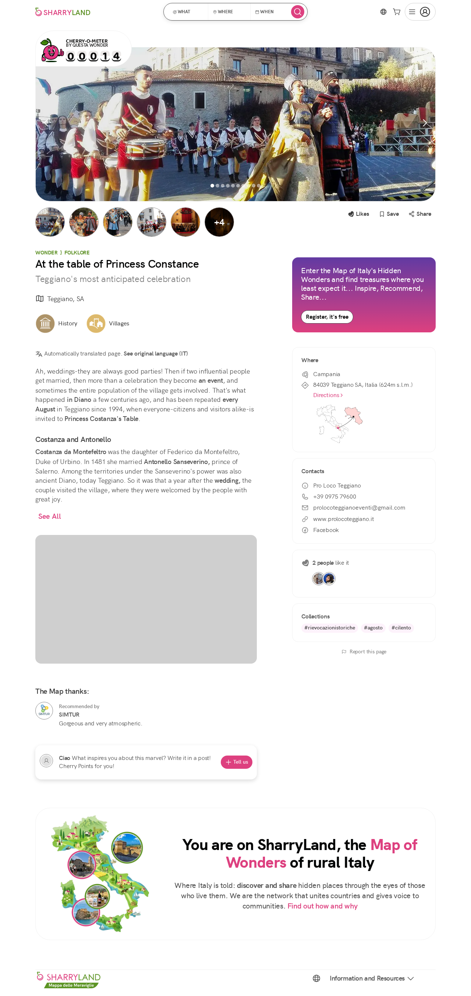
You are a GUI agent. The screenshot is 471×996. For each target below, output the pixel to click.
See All (49, 516)
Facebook (326, 530)
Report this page (368, 651)
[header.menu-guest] (420, 12)
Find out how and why (322, 906)
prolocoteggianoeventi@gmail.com (359, 507)
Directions (326, 395)
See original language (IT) (156, 353)
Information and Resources (367, 978)
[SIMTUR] (44, 711)
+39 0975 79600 (334, 496)
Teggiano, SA (65, 298)
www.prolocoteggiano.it (343, 519)
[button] (188, 11)
